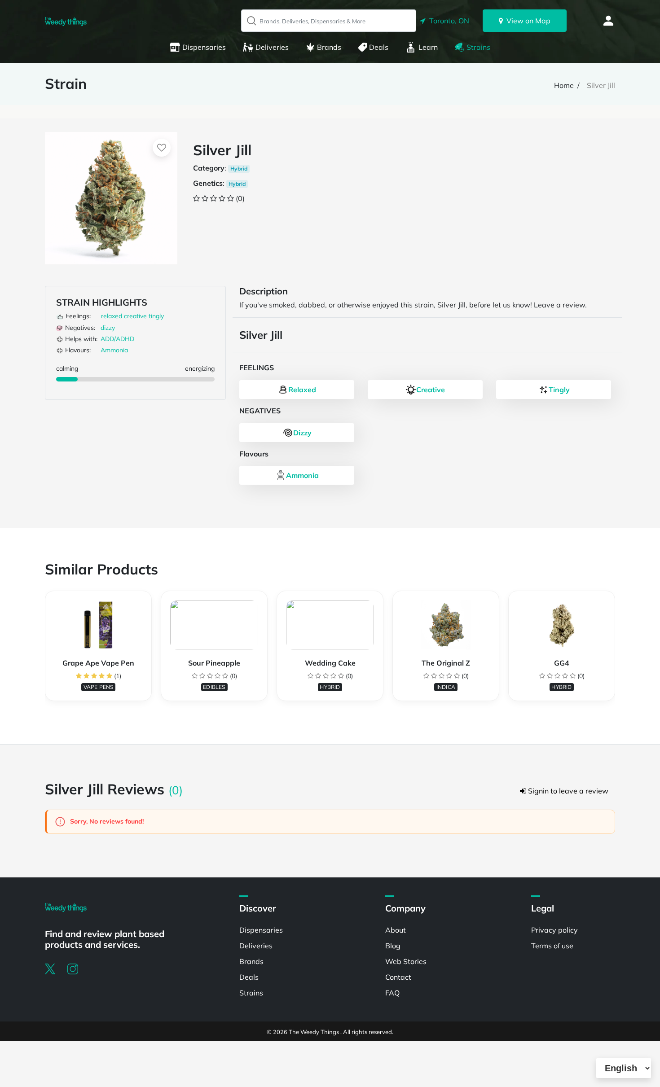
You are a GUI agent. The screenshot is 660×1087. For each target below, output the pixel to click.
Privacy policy (554, 929)
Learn (428, 47)
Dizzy (302, 432)
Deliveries (272, 47)
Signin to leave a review (567, 790)
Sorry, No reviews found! (106, 821)
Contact (398, 977)
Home (564, 85)
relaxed (111, 316)
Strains (478, 47)
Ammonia (114, 350)
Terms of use (552, 945)
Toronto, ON (447, 20)
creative (135, 316)
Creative (430, 389)
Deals (378, 47)
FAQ (392, 992)
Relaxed (302, 389)
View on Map (526, 20)
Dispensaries (204, 47)
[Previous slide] (45, 650)
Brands (329, 47)
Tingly (559, 389)
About (395, 929)
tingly (156, 316)
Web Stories (406, 961)
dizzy (108, 328)
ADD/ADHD (117, 339)
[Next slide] (615, 650)
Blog (392, 945)
